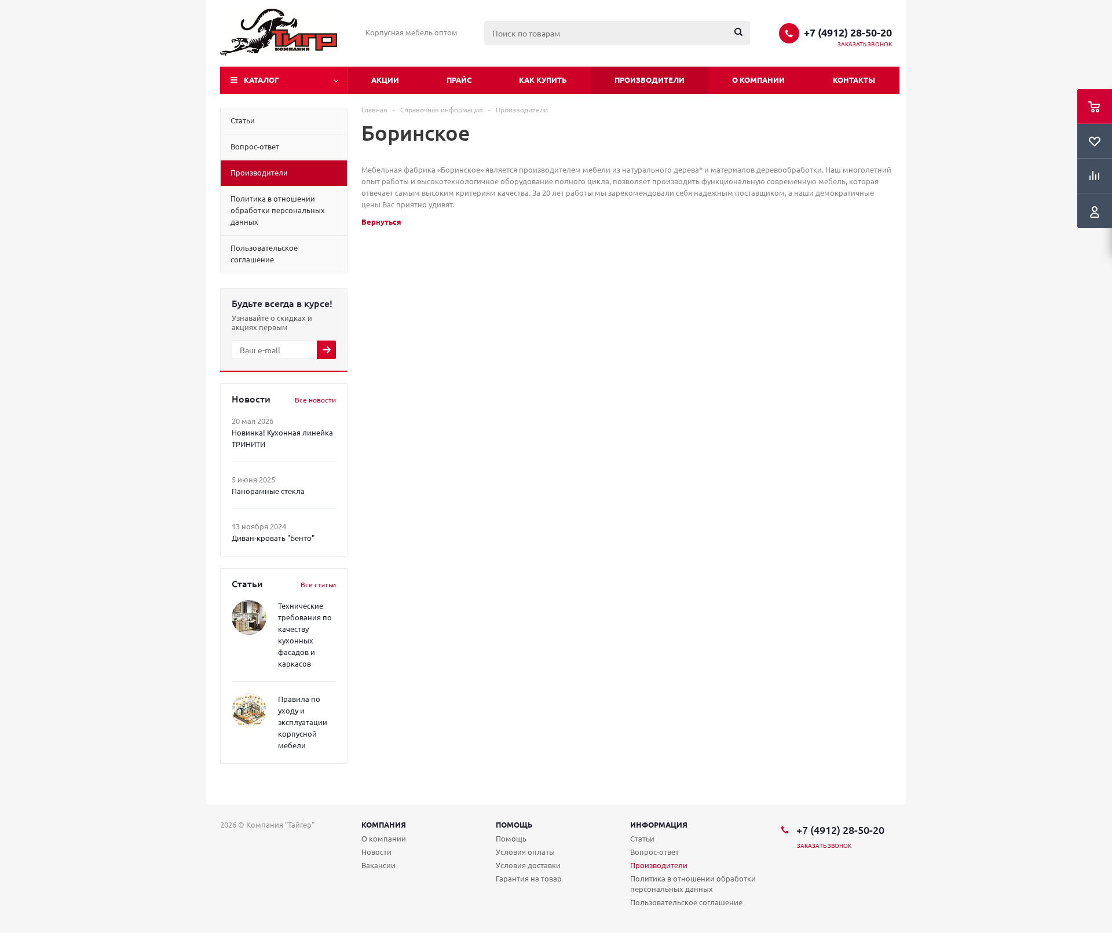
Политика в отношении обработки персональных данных (693, 883)
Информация (658, 824)
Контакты (854, 80)
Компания (383, 824)
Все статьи (318, 584)
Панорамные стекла (268, 491)
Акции (385, 80)
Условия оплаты (525, 852)
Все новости (315, 399)
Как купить (543, 80)
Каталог (261, 80)
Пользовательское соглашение (686, 902)
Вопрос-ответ (654, 852)
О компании (758, 80)
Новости (376, 852)
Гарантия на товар (529, 878)
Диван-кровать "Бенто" (273, 538)
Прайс (459, 80)
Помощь (514, 824)
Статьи (642, 838)
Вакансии (378, 865)
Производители (649, 80)
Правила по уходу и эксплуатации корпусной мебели (302, 722)
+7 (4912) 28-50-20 (848, 32)
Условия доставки (528, 865)
